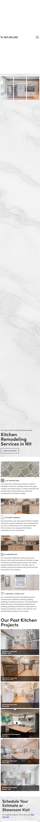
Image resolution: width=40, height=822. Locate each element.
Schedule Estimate (10, 451)
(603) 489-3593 (11, 37)
